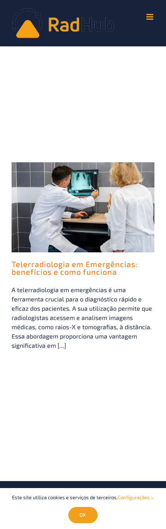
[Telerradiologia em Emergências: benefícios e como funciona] (83, 207)
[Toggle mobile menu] (150, 17)
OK (83, 515)
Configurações (134, 497)
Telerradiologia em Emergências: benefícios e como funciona (75, 267)
